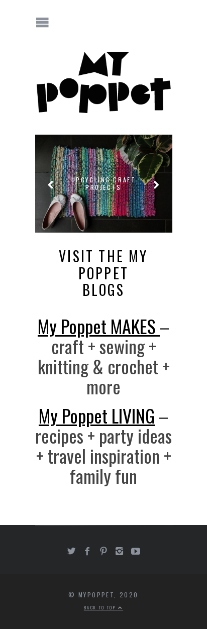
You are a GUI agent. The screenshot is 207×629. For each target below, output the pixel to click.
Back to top (101, 607)
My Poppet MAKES (99, 325)
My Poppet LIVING (97, 415)
